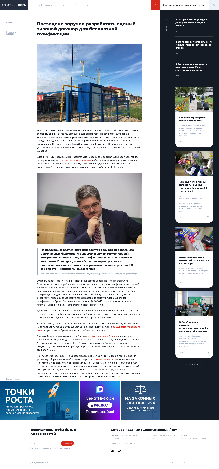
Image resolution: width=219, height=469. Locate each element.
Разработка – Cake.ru (181, 463)
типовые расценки (102, 359)
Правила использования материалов (127, 443)
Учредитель (152, 439)
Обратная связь (185, 435)
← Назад (9, 22)
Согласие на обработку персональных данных (51, 449)
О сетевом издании (119, 439)
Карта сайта (110, 463)
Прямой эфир (92, 5)
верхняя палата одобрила (100, 336)
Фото (78, 5)
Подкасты (108, 5)
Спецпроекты (64, 5)
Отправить (67, 443)
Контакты (122, 5)
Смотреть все (194, 364)
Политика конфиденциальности (192, 439)
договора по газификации (76, 160)
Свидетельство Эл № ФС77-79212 (124, 435)
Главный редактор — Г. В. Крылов (161, 435)
